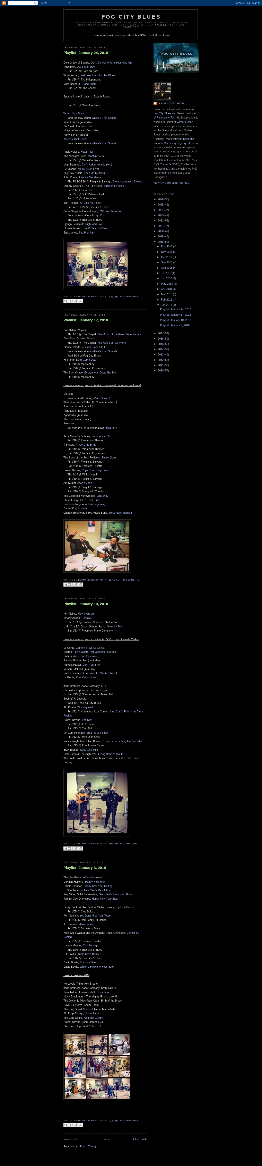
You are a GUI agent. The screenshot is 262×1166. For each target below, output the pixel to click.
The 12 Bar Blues (90, 500)
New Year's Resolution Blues (116, 894)
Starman (85, 962)
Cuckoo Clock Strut (93, 347)
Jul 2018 (166, 273)
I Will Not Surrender (110, 211)
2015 (161, 343)
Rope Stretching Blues (95, 470)
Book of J (106, 398)
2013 (161, 354)
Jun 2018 (167, 278)
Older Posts (140, 1139)
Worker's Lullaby (93, 1017)
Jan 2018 (167, 304)
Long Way (102, 495)
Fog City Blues (131, 17)
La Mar (100, 673)
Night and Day (93, 224)
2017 (161, 333)
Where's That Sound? (104, 351)
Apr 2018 (167, 289)
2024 (161, 209)
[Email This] (65, 301)
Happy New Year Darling (98, 886)
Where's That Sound (104, 117)
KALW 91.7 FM (164, 25)
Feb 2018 (167, 299)
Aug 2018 (167, 267)
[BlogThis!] (69, 301)
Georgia (86, 617)
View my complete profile (171, 183)
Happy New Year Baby (105, 898)
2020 (161, 231)
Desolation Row (86, 66)
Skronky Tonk (115, 626)
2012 (161, 359)
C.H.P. (105, 686)
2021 (161, 225)
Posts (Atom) (88, 1146)
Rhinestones (85, 924)
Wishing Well (85, 707)
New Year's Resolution (97, 890)
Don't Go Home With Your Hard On (111, 62)
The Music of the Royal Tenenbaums (119, 334)
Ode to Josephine (98, 992)
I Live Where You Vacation (89, 651)
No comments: (129, 296)
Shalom (82, 508)
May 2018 (167, 283)
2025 (161, 204)
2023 (161, 215)
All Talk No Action (90, 202)
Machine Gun (96, 156)
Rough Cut (98, 215)
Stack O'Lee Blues (97, 732)
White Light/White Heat (93, 966)
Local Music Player (159, 35)
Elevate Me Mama (90, 177)
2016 (161, 338)
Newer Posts (71, 1139)
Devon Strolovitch (171, 103)
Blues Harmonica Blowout (128, 181)
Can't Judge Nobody (93, 164)
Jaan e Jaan (84, 482)
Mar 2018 (167, 294)
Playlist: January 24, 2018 (85, 53)
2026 (161, 199)
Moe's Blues (85, 168)
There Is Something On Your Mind (123, 741)
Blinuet (91, 338)
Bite (164, 130)
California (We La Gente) (90, 647)
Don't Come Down (86, 359)
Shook (105, 457)
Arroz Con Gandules (85, 656)
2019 (161, 236)
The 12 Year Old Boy (94, 228)
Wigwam (82, 330)
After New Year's (93, 877)
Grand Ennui (88, 83)
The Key (87, 719)
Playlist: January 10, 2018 (85, 604)
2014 (161, 349)
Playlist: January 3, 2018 (84, 868)
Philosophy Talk (166, 117)
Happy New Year (95, 881)
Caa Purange (90, 945)
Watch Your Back (73, 113)
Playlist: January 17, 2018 (85, 320)
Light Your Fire (91, 664)
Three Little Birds (86, 444)
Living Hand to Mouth (110, 754)
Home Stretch (93, 1013)
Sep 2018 (167, 262)
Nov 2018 (167, 251)
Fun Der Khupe (98, 690)
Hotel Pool (87, 151)
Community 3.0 (100, 436)
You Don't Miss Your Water (95, 915)
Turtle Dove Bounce (89, 954)
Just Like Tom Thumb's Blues (97, 75)
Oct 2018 (167, 257)
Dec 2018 (167, 246)
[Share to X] (73, 301)
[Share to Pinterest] (81, 301)
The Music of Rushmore (111, 342)
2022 (161, 220)
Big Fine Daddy (125, 907)
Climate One (184, 121)
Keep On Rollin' (89, 749)
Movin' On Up (86, 613)
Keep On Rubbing (94, 172)
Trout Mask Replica (120, 512)
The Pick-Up (86, 232)
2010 (161, 370)
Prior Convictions (86, 677)
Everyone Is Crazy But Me (100, 372)
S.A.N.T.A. (95, 1026)
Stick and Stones (114, 185)
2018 (161, 241)
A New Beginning (95, 504)
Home (106, 1139)
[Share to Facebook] (77, 301)
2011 (161, 365)
